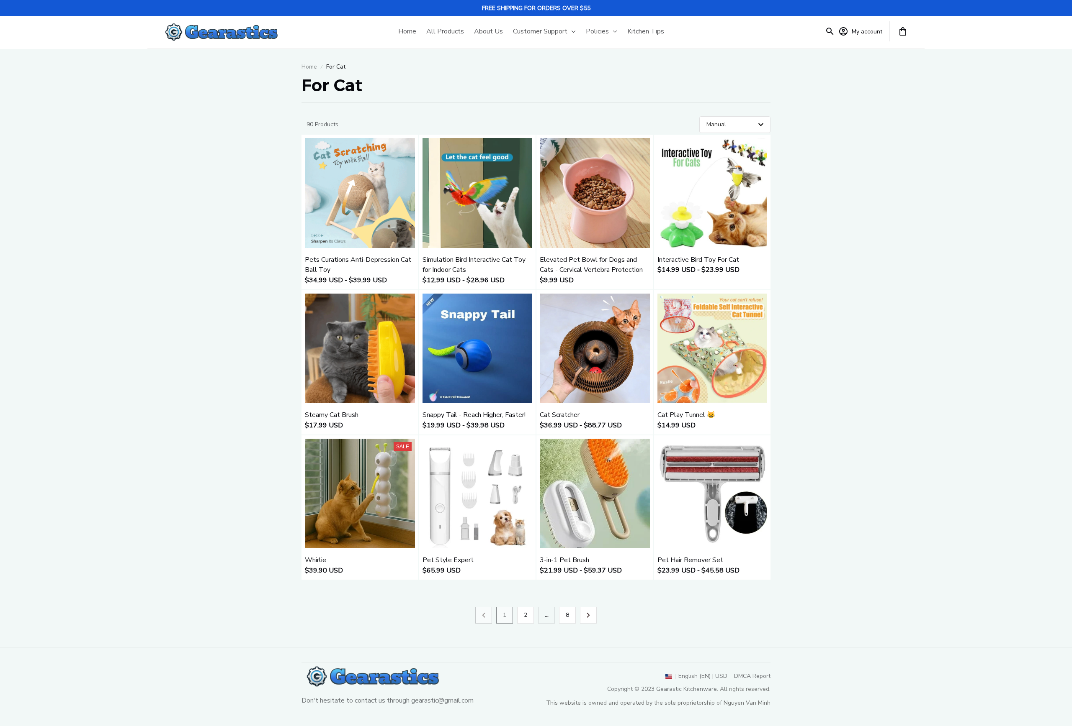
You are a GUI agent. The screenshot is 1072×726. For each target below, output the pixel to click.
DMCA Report (752, 676)
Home (309, 67)
